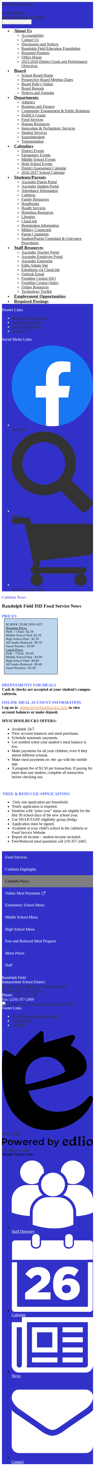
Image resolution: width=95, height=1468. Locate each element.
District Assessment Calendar (43, 168)
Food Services (32, 119)
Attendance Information (39, 191)
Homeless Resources (37, 212)
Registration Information (40, 225)
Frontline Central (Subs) (39, 283)
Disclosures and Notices (39, 44)
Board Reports (32, 88)
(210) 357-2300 (26, 995)
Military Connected (36, 230)
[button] (23, 30)
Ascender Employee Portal (42, 257)
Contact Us (30, 40)
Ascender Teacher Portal (40, 252)
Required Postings (35, 53)
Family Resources (35, 199)
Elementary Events (35, 155)
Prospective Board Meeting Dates (47, 80)
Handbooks (30, 204)
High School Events (36, 164)
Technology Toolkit (36, 291)
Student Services (34, 133)
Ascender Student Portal (40, 186)
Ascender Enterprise (37, 261)
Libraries (28, 217)
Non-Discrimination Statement (35, 1016)
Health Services (33, 208)
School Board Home (37, 75)
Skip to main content (18, 4)
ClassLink (29, 221)
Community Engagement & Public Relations (55, 111)
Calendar (19, 1025)
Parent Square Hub (26, 327)
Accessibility (21, 1021)
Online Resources (35, 287)
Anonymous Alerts (26, 322)
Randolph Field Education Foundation (50, 48)
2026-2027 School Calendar (43, 172)
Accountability (32, 35)
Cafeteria (28, 195)
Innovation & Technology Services (48, 128)
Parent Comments (35, 234)
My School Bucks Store (30, 318)
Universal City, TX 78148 (34, 988)
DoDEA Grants (33, 115)
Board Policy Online (37, 84)
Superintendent (33, 137)
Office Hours (31, 57)
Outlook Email (32, 274)
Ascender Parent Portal (39, 182)
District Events (32, 151)
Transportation (32, 141)
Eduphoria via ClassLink (40, 270)
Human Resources (35, 124)
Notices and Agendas (37, 93)
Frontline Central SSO (38, 278)
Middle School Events (38, 159)
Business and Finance (38, 106)
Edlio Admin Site (34, 265)
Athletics (28, 102)
